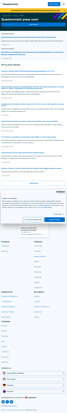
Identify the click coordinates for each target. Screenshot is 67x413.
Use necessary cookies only (33, 219)
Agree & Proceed (54, 219)
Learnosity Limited (11, 406)
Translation (37, 277)
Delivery (36, 261)
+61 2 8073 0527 (26, 232)
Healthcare (37, 312)
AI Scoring (37, 251)
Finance (36, 317)
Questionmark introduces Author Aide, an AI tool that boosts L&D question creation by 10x (32, 105)
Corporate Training (7, 312)
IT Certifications (6, 301)
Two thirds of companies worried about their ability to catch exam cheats (28, 137)
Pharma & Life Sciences (41, 306)
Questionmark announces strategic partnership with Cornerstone (28, 37)
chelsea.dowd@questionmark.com (32, 234)
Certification (5, 246)
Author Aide (38, 246)
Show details (58, 214)
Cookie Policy (47, 207)
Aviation (36, 296)
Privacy (3, 410)
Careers (4, 346)
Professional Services (8, 306)
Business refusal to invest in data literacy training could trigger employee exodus (31, 168)
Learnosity (4, 362)
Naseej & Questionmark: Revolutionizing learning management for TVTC (28, 71)
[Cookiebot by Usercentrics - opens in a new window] (57, 192)
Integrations (38, 287)
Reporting (37, 267)
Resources (4, 357)
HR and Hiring (5, 317)
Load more (33, 183)
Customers (5, 336)
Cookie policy (11, 410)
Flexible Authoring (40, 256)
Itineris (35, 410)
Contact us (5, 352)
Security (36, 282)
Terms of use (20, 410)
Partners (4, 331)
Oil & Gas (37, 301)
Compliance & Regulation (9, 296)
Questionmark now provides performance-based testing (22, 153)
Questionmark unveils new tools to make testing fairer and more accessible (29, 121)
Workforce (4, 251)
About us (4, 326)
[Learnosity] (30, 397)
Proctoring (37, 272)
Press (3, 341)
